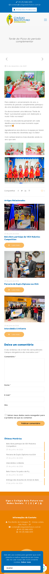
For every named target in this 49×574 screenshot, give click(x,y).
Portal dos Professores (26, 9)
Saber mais (26, 562)
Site (6, 405)
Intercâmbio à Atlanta (15, 329)
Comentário (10, 357)
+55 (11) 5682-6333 (25, 2)
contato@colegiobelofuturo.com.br (26, 5)
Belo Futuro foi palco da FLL (18, 471)
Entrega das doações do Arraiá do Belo (22, 480)
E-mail (7, 395)
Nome (7, 385)
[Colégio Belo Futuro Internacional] (24, 20)
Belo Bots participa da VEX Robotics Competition (21, 445)
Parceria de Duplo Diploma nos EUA (21, 284)
